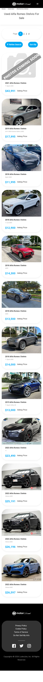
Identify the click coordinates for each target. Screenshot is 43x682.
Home (4, 9)
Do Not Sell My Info (21, 635)
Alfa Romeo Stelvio (22, 9)
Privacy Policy (21, 626)
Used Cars (11, 9)
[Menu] (37, 3)
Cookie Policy (20, 629)
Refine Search (15, 44)
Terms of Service (21, 632)
